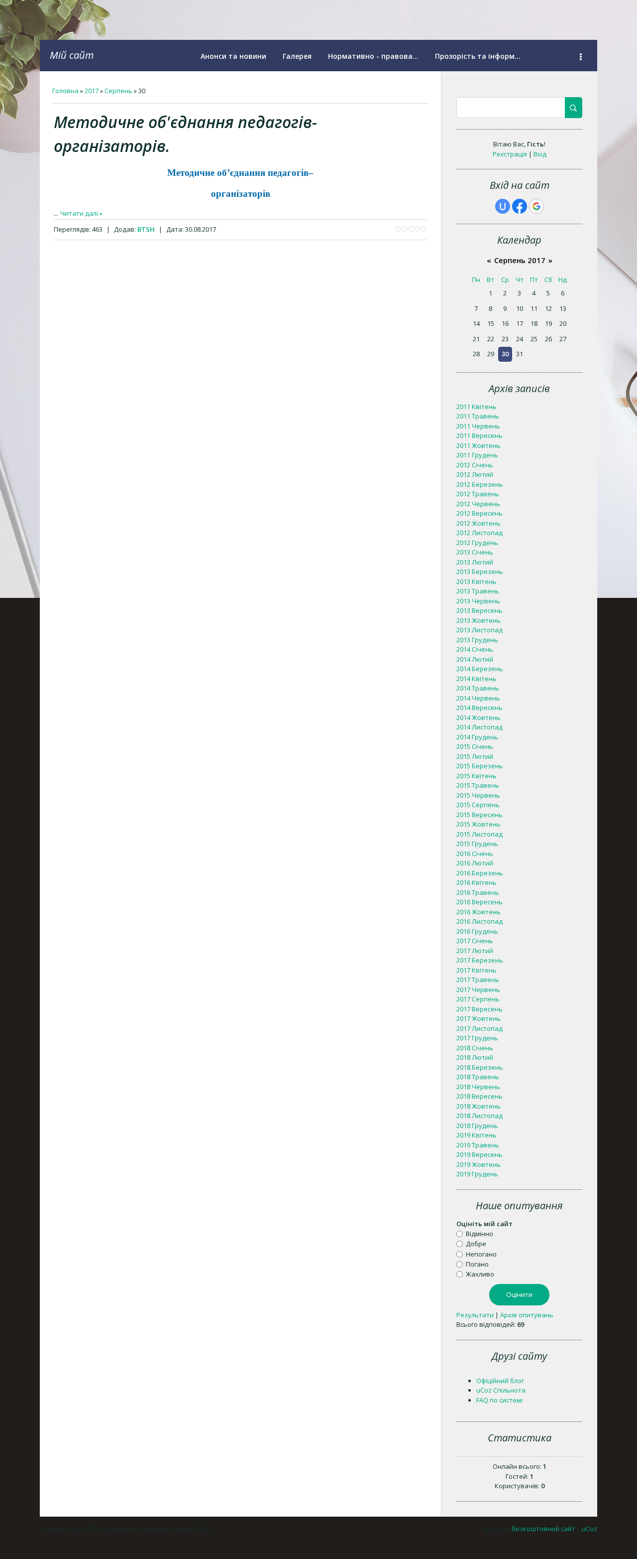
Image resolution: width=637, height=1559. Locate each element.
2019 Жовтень (478, 1164)
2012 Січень (474, 464)
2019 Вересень (479, 1154)
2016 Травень (477, 892)
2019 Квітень (476, 1135)
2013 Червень (478, 600)
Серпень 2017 (519, 260)
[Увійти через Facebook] (519, 206)
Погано (477, 1264)
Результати (475, 1314)
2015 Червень (478, 795)
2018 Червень (478, 1086)
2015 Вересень (479, 814)
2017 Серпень (478, 998)
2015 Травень (477, 785)
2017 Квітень (476, 970)
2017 (92, 90)
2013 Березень (479, 571)
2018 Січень (474, 1047)
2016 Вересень (479, 901)
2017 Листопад (479, 1028)
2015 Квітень (476, 775)
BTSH (146, 229)
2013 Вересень (479, 610)
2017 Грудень (477, 1037)
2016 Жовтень (478, 911)
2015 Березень (479, 765)
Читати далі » (81, 213)
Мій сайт (72, 55)
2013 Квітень (476, 581)
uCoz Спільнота (501, 1390)
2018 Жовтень (478, 1106)
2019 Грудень (477, 1173)
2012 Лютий (474, 474)
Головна (65, 90)
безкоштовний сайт (543, 1528)
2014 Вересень (479, 707)
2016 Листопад (479, 921)
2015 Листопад (479, 834)
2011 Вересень (479, 435)
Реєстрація (510, 153)
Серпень (118, 90)
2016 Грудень (477, 931)
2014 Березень (479, 668)
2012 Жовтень (478, 523)
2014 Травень (477, 688)
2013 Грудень (477, 639)
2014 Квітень (476, 678)
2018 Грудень (477, 1125)
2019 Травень (477, 1144)
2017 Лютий (474, 950)
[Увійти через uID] (502, 206)
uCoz (589, 1528)
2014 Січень (474, 649)
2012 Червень (478, 503)
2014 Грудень (477, 736)
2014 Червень (478, 698)
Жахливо (480, 1274)
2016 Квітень (476, 882)
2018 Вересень (479, 1096)
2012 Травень (477, 493)
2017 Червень (478, 989)
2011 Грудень (477, 454)
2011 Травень (477, 416)
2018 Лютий (474, 1057)
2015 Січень (474, 746)
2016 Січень (474, 853)
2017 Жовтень (478, 1018)
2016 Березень (479, 872)
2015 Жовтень (478, 824)
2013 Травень (477, 590)
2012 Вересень (479, 513)
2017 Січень (474, 940)
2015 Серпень (478, 804)
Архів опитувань (526, 1314)
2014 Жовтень (478, 717)
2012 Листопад (479, 532)
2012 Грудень (477, 542)
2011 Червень (478, 426)
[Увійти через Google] (536, 206)
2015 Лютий (474, 756)
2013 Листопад (479, 629)
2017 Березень (479, 960)
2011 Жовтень (478, 445)
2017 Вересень (479, 1008)
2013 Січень (474, 552)
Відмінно (479, 1233)
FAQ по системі (499, 1400)
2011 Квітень (476, 406)
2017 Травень (477, 979)
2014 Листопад (479, 726)
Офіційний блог (500, 1380)
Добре (476, 1243)
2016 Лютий (474, 862)
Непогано (481, 1253)
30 (505, 353)
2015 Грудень (477, 843)
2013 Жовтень (478, 620)
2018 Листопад (479, 1115)
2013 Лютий (474, 562)
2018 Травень (477, 1076)
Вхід (539, 153)
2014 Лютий (474, 659)
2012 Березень (479, 484)
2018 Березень (479, 1067)
